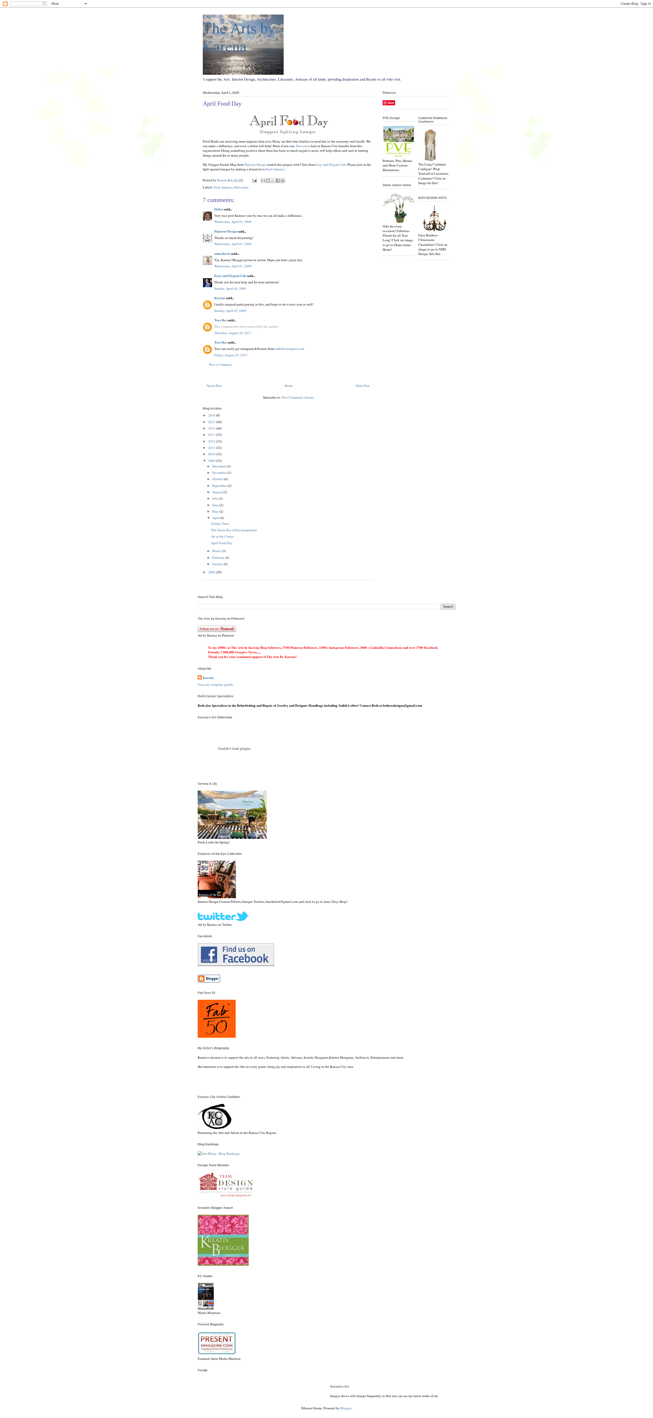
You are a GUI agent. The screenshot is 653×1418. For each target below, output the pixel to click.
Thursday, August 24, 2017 (233, 333)
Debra (218, 209)
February (218, 557)
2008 (212, 572)
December (219, 466)
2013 (212, 434)
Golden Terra (220, 523)
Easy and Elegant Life (331, 164)
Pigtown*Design (225, 231)
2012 (212, 441)
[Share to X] (272, 180)
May (215, 511)
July (215, 498)
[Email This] (263, 180)
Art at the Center (222, 536)
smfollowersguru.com (289, 348)
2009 (212, 460)
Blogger (345, 1408)
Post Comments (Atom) (298, 397)
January (218, 564)
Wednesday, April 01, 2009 (233, 221)
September (220, 485)
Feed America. (275, 169)
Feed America (223, 187)
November (219, 472)
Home (289, 385)
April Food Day (221, 543)
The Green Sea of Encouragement (234, 530)
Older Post (363, 385)
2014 (212, 428)
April (216, 517)
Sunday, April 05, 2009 (230, 288)
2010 (212, 454)
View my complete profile (215, 684)
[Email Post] (254, 180)
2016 (212, 415)
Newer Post (214, 385)
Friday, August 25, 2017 (230, 355)
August (217, 492)
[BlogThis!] (268, 180)
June (215, 505)
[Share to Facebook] (277, 180)
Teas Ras (220, 320)
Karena (219, 297)
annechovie (222, 253)
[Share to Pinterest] (282, 180)
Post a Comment (220, 364)
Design (255, 164)
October (218, 479)
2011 (212, 447)
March (217, 551)
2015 (212, 422)
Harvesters (303, 146)
